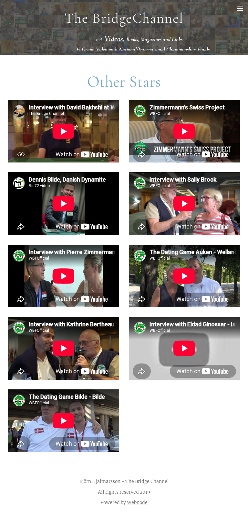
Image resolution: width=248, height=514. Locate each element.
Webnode (137, 502)
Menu (239, 8)
